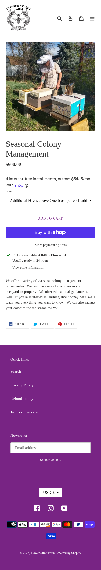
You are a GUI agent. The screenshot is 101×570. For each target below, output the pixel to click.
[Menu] (92, 18)
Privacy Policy (22, 385)
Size (9, 191)
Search (15, 371)
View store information (28, 267)
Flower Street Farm (43, 553)
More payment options (51, 245)
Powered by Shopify (68, 553)
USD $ (49, 492)
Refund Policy (21, 398)
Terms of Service (24, 412)
